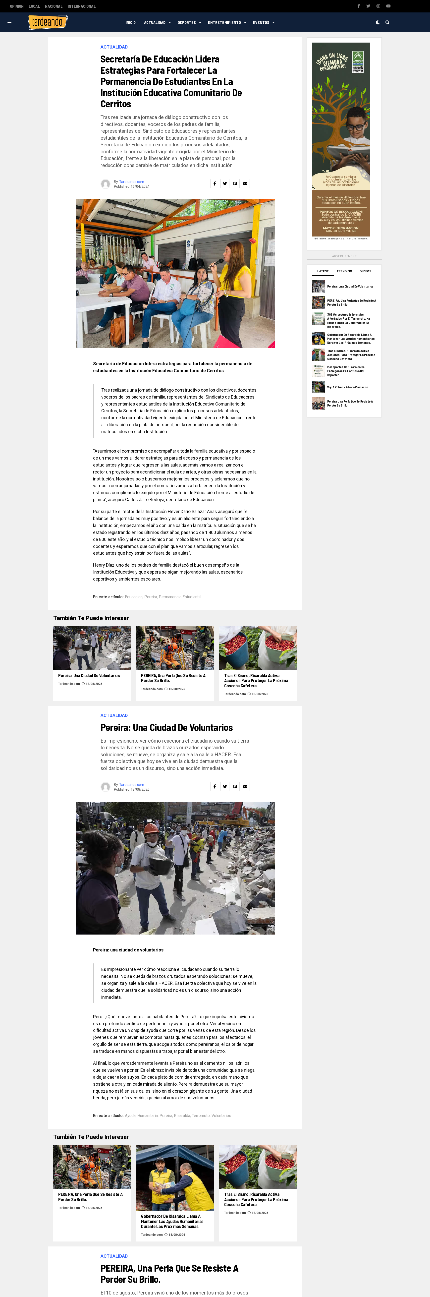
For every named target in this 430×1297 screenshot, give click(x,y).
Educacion (134, 597)
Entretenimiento (224, 22)
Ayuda (130, 1116)
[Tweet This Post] (224, 183)
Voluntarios (221, 1116)
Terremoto (201, 1116)
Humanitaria (147, 1116)
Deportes (187, 22)
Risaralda (182, 1116)
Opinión (17, 6)
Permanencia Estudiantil (180, 597)
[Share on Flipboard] (235, 183)
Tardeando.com (131, 182)
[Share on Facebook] (214, 183)
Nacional (54, 6)
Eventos (261, 22)
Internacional (82, 6)
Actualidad (154, 22)
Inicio (131, 22)
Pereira (150, 597)
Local (34, 6)
